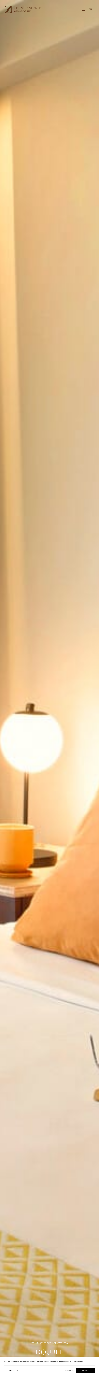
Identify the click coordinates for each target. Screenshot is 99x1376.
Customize (68, 1370)
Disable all (13, 1370)
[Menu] (83, 9)
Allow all (85, 1370)
